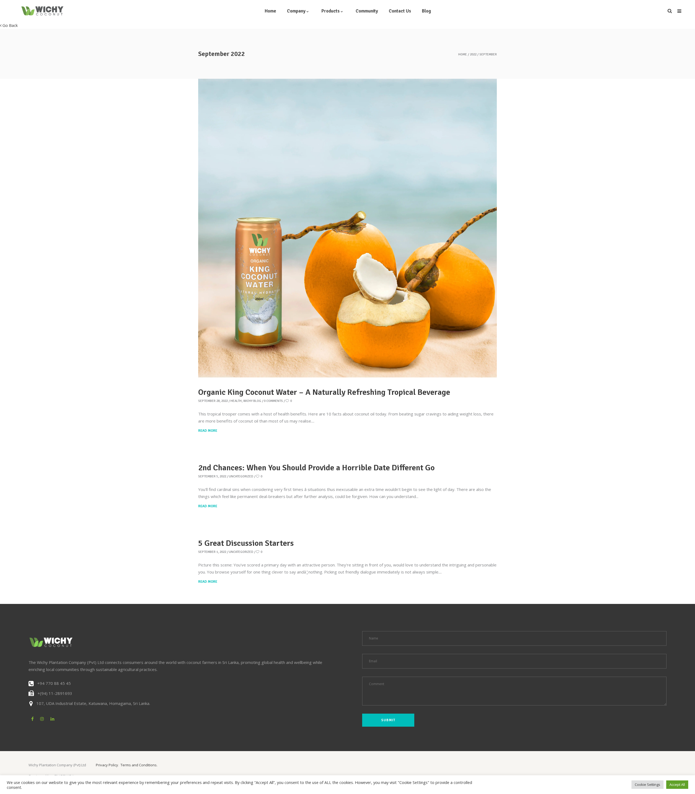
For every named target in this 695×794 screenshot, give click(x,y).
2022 (473, 54)
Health (236, 401)
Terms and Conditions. (139, 765)
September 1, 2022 (212, 552)
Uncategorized (241, 476)
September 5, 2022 (212, 476)
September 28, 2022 (213, 401)
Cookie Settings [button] (647, 784)
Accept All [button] (677, 784)
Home (462, 54)
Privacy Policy (107, 765)
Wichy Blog (252, 401)
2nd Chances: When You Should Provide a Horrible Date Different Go (316, 468)
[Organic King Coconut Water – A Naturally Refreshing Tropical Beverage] (347, 228)
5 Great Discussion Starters (246, 543)
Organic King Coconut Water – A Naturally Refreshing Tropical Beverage (324, 392)
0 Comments (273, 401)
